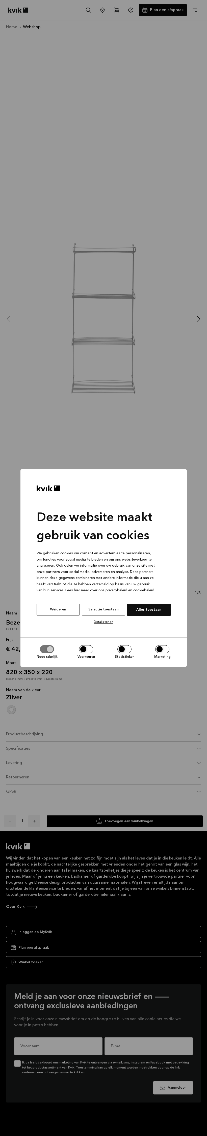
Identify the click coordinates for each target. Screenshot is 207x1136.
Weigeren (58, 609)
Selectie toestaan (103, 609)
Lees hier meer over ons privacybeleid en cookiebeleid (109, 590)
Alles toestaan (148, 609)
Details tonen (103, 622)
